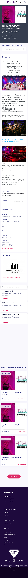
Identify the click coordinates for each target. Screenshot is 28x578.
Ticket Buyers (8, 532)
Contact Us (7, 545)
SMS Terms (7, 504)
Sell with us (7, 513)
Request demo (8, 518)
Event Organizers (9, 534)
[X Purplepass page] (10, 560)
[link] (14, 248)
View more (14, 476)
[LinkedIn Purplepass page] (14, 560)
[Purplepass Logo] (14, 2)
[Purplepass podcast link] (18, 560)
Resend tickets (8, 496)
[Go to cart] (25, 2)
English (13, 570)
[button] (14, 37)
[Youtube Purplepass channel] (22, 560)
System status (8, 542)
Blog (5, 537)
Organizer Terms (9, 520)
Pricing (6, 515)
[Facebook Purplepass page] (5, 560)
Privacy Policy (8, 501)
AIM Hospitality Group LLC (11, 277)
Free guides (7, 540)
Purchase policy (9, 499)
